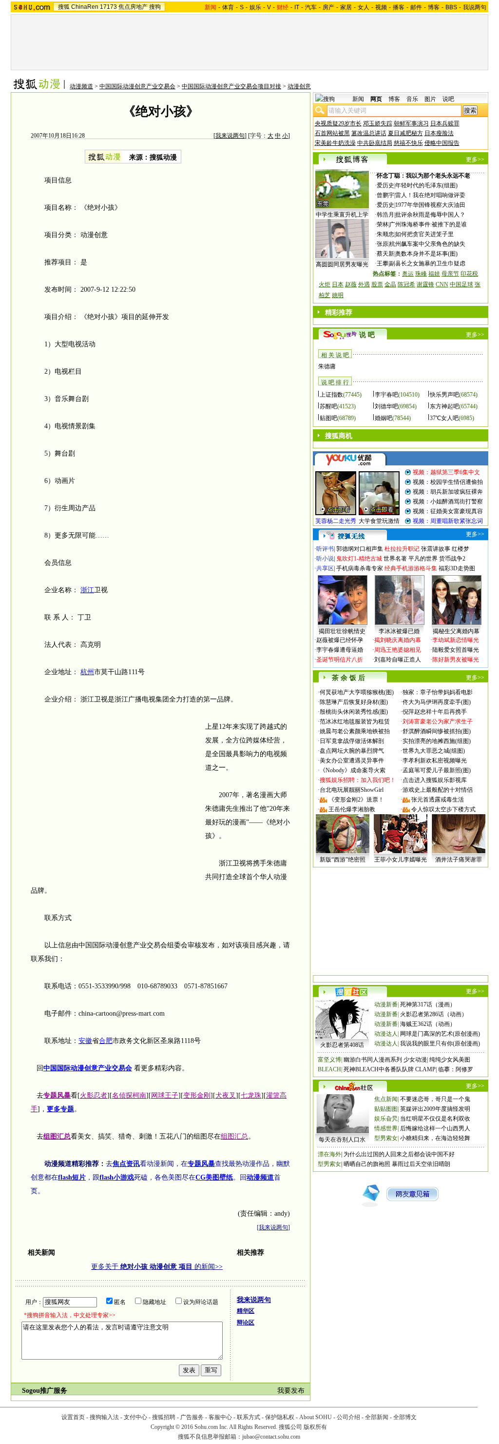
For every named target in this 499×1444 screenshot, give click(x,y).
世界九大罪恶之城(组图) (434, 750)
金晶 (390, 284)
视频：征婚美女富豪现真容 (448, 511)
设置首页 (73, 1417)
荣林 (382, 224)
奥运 (408, 273)
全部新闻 (376, 1417)
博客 (434, 7)
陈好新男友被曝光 (455, 659)
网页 (376, 99)
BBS (451, 7)
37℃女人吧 (444, 418)
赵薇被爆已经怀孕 (339, 640)
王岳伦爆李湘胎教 (351, 809)
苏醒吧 (328, 406)
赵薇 (351, 284)
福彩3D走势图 (457, 568)
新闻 (358, 99)
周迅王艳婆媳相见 (397, 649)
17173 (108, 6)
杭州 (87, 672)
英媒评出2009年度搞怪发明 (435, 1108)
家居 (346, 7)
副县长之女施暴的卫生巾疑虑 (427, 263)
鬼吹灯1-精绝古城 (359, 558)
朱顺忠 (385, 234)
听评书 (325, 548)
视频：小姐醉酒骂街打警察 (448, 501)
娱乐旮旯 (386, 1118)
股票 (377, 284)
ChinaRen (84, 6)
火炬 (324, 284)
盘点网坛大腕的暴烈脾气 (352, 750)
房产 (328, 7)
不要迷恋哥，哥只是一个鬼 (435, 1099)
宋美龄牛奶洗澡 (335, 143)
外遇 (364, 284)
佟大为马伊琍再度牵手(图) (437, 702)
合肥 (106, 1040)
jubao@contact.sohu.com (271, 1436)
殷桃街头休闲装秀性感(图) (354, 711)
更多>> (475, 159)
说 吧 (367, 335)
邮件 (416, 7)
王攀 (382, 263)
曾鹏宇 (385, 195)
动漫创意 (299, 86)
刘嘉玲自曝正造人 (397, 659)
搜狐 (64, 6)
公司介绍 (348, 1417)
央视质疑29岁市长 (338, 123)
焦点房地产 (133, 6)
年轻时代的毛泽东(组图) (426, 185)
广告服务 (192, 1417)
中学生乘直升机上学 (342, 214)
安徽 (85, 1040)
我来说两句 (230, 135)
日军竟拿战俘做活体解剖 (352, 741)
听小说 (325, 558)
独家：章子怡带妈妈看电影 (438, 692)
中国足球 (461, 284)
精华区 (245, 1310)
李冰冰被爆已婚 (399, 631)
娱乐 (255, 7)
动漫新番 (386, 1004)
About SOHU (315, 1417)
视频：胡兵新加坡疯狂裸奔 (448, 491)
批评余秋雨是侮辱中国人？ (430, 214)
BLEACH (329, 1069)
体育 (228, 7)
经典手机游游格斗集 (410, 568)
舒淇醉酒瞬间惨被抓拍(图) (437, 731)
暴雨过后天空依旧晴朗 (421, 1164)
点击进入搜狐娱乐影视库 (435, 780)
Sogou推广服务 (44, 1390)
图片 (430, 99)
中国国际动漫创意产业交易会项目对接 (231, 86)
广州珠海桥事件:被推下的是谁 (428, 224)
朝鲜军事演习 (411, 123)
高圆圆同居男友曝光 (342, 264)
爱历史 (385, 185)
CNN (442, 284)
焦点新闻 (386, 1099)
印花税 (469, 273)
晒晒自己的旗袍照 (367, 1164)
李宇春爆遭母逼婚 (339, 649)
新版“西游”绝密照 (342, 859)
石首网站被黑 (332, 133)
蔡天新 (385, 253)
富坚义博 (329, 1059)
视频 (381, 7)
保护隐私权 (279, 1417)
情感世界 (386, 1128)
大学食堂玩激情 (379, 521)
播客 (398, 7)
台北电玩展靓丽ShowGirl (352, 789)
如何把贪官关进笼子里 (424, 234)
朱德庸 (327, 366)
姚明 (338, 295)
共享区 (325, 568)
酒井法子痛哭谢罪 (458, 859)
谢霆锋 (425, 284)
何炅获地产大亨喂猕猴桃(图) (357, 692)
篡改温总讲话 (368, 133)
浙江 (87, 590)
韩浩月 (385, 214)
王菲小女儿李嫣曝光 (400, 859)
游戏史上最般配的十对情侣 (438, 789)
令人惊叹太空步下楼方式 (443, 809)
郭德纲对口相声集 (359, 548)
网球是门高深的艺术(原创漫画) (440, 1033)
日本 (338, 284)
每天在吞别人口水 (342, 1139)
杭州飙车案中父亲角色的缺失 (427, 244)
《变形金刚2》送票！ (356, 799)
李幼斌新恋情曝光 (455, 640)
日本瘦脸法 (439, 133)
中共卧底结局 (374, 143)
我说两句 (474, 7)
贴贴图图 (386, 1108)
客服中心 (220, 1417)
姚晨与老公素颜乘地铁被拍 (355, 731)
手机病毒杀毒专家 (359, 568)
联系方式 (248, 1417)
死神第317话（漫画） (428, 1004)
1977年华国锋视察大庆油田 (430, 204)
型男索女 (386, 1138)
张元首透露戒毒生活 (437, 799)
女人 (363, 7)
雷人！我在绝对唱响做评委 (430, 195)
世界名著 (395, 558)
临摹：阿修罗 (455, 1069)
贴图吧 (328, 418)
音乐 (412, 99)
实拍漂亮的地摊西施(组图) (437, 741)
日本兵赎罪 (445, 123)
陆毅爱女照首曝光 (455, 649)
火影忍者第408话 (342, 1045)
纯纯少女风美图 (449, 1059)
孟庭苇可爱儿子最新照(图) (437, 770)
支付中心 (135, 1417)
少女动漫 (415, 1059)
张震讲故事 (435, 548)
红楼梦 (460, 548)
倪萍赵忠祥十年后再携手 (435, 711)
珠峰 (421, 273)
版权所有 (315, 1427)
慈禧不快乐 (408, 143)
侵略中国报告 (442, 143)
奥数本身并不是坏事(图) (426, 253)
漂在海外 (329, 1154)
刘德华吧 (386, 406)
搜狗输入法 (104, 1417)
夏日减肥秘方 (405, 133)
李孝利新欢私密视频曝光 (435, 760)
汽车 (311, 7)
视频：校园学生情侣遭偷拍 (448, 482)
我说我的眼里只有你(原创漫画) (440, 1043)
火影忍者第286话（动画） (433, 1014)
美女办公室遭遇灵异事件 (352, 760)
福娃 (434, 273)
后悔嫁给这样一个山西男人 (435, 1128)
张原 (382, 244)
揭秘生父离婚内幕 (456, 631)
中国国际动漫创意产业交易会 (137, 86)
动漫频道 (81, 86)
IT (296, 7)
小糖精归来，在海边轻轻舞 (435, 1138)
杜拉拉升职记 (402, 548)
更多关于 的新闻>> (157, 1266)
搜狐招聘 (163, 1417)
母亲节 (450, 273)
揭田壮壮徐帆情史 (342, 631)
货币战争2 (452, 558)
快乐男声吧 (444, 394)
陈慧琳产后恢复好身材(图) (354, 702)
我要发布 (291, 1390)
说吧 (448, 99)
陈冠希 (406, 284)
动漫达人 (386, 1033)
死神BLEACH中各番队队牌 (379, 1069)
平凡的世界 (423, 558)
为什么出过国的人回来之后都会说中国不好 (399, 1154)
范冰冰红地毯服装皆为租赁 (355, 721)
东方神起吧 (444, 406)
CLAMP (425, 1069)
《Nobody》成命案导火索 (352, 770)
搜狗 (155, 6)
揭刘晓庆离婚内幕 (397, 640)
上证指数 (331, 394)
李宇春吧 (386, 394)
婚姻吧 (383, 418)
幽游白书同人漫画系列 (373, 1059)
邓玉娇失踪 (377, 123)
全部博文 (405, 1417)
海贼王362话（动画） (428, 1024)
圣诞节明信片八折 (339, 659)
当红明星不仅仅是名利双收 (435, 1118)
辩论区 (245, 1322)
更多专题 (60, 1109)
